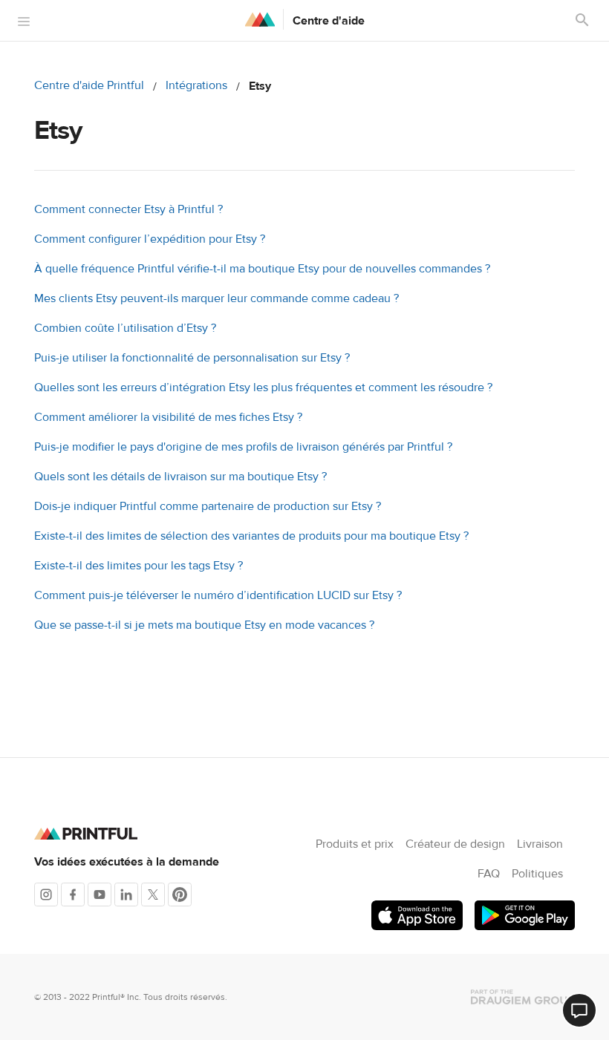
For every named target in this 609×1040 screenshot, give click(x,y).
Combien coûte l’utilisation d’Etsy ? (125, 328)
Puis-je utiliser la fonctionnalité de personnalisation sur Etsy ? (192, 357)
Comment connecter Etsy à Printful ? (128, 209)
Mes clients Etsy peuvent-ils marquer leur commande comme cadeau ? (216, 298)
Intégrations (196, 85)
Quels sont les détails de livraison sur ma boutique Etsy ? (180, 476)
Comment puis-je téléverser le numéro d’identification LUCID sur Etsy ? (218, 595)
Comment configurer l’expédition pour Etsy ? (149, 239)
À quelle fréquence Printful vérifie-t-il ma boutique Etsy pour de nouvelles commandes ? (262, 268)
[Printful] (260, 19)
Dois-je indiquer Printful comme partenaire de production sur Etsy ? (207, 506)
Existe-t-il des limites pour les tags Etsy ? (138, 565)
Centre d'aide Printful (89, 85)
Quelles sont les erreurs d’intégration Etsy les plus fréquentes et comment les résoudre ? (263, 387)
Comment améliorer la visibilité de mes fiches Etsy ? (168, 417)
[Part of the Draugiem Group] (523, 997)
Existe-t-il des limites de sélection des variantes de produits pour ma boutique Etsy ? (251, 536)
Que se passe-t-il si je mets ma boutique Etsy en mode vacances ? (204, 625)
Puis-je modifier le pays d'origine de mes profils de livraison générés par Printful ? (243, 446)
